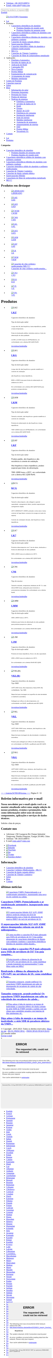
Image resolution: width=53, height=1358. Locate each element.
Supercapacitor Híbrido (20, 44)
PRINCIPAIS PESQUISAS (37, 1031)
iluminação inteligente (25, 115)
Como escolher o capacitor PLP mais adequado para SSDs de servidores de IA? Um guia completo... (26, 951)
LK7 (13, 535)
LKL (13, 226)
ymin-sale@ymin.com (21, 841)
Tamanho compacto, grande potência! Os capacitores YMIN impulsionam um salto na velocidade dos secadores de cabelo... (24, 996)
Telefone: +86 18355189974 (17, 3)
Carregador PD (17, 67)
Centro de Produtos (14, 81)
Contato (9, 134)
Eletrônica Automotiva (20, 60)
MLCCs (14, 51)
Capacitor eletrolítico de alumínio (19, 150)
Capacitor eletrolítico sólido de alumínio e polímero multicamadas (28, 47)
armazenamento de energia (27, 124)
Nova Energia (17, 69)
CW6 (13, 220)
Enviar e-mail (6, 1036)
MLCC (9, 180)
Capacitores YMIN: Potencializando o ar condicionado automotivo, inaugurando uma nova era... (24, 904)
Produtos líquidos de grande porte (30, 28)
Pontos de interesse (19, 97)
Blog (8, 88)
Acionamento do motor (20, 76)
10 (18, 793)
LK (12, 253)
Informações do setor (19, 90)
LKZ (14, 312)
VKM (13, 260)
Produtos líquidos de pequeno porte (30, 30)
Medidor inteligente (19, 78)
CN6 (13, 571)
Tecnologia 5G (22, 131)
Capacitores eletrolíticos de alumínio (26, 26)
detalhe (24, 346)
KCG (14, 488)
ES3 (13, 282)
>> (29, 793)
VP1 (13, 295)
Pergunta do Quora (19, 95)
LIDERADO (16, 193)
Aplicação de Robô (19, 65)
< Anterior (7, 793)
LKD (13, 206)
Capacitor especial (13, 83)
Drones (19, 108)
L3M (14, 642)
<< (2, 793)
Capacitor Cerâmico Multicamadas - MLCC (24, 870)
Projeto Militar (17, 72)
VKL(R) (15, 676)
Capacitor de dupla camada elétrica (25, 42)
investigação (16, 346)
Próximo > (23, 793)
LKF (13, 246)
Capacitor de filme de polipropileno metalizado (30, 55)
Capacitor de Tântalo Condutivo (24, 53)
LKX (13, 233)
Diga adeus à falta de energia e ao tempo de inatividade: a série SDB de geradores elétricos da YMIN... (25, 1021)
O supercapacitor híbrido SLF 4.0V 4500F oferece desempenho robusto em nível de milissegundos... (23, 927)
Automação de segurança (26, 122)
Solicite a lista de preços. (11, 823)
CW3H (14, 213)
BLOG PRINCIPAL (16, 1031)
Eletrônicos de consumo (26, 113)
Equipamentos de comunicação (24, 74)
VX (12, 288)
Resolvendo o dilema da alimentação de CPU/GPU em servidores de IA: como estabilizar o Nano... (26, 974)
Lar (7, 21)
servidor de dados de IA (26, 104)
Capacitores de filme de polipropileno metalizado (26, 178)
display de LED (22, 111)
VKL (14, 716)
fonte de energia (22, 118)
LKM (13, 240)
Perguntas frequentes (19, 92)
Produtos (9, 140)
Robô (18, 106)
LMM (14, 605)
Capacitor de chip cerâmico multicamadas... (29, 268)
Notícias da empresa (19, 99)
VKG (14, 757)
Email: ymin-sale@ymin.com (18, 5)
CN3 (13, 275)
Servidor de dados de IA (21, 62)
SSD (18, 127)
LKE (13, 200)
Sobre (8, 85)
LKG (14, 355)
